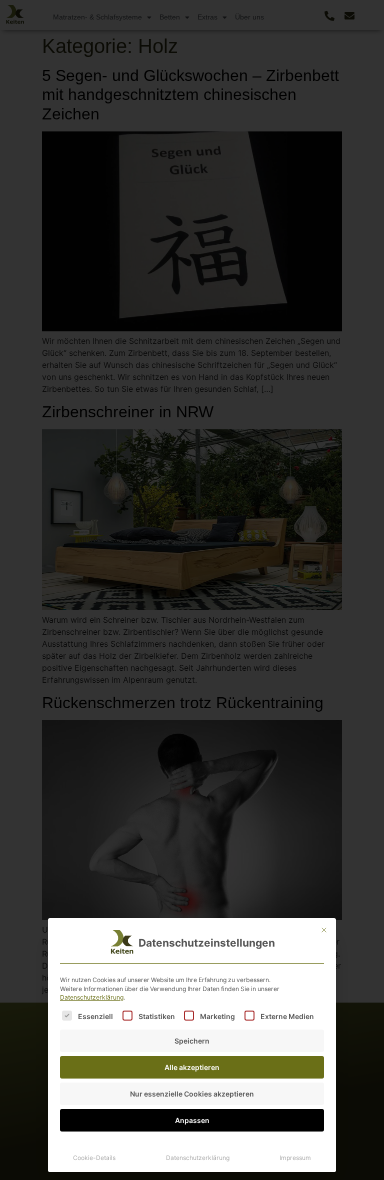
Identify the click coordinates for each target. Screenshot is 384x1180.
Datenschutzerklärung (92, 997)
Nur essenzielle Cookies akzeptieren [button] (192, 1094)
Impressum (295, 1158)
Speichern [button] (192, 1041)
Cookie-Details (94, 1158)
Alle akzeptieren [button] (192, 1067)
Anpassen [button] (192, 1120)
